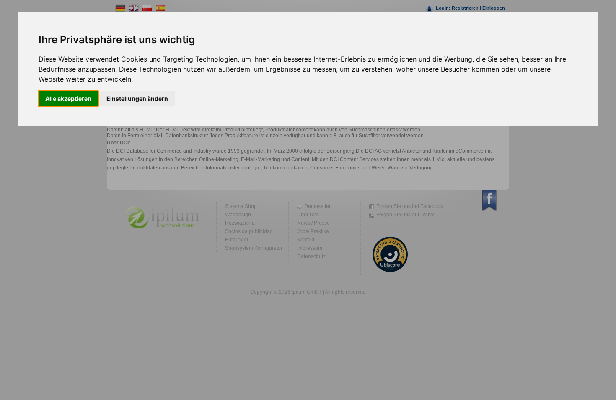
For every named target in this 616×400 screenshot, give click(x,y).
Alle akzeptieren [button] (68, 98)
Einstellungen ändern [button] (137, 98)
